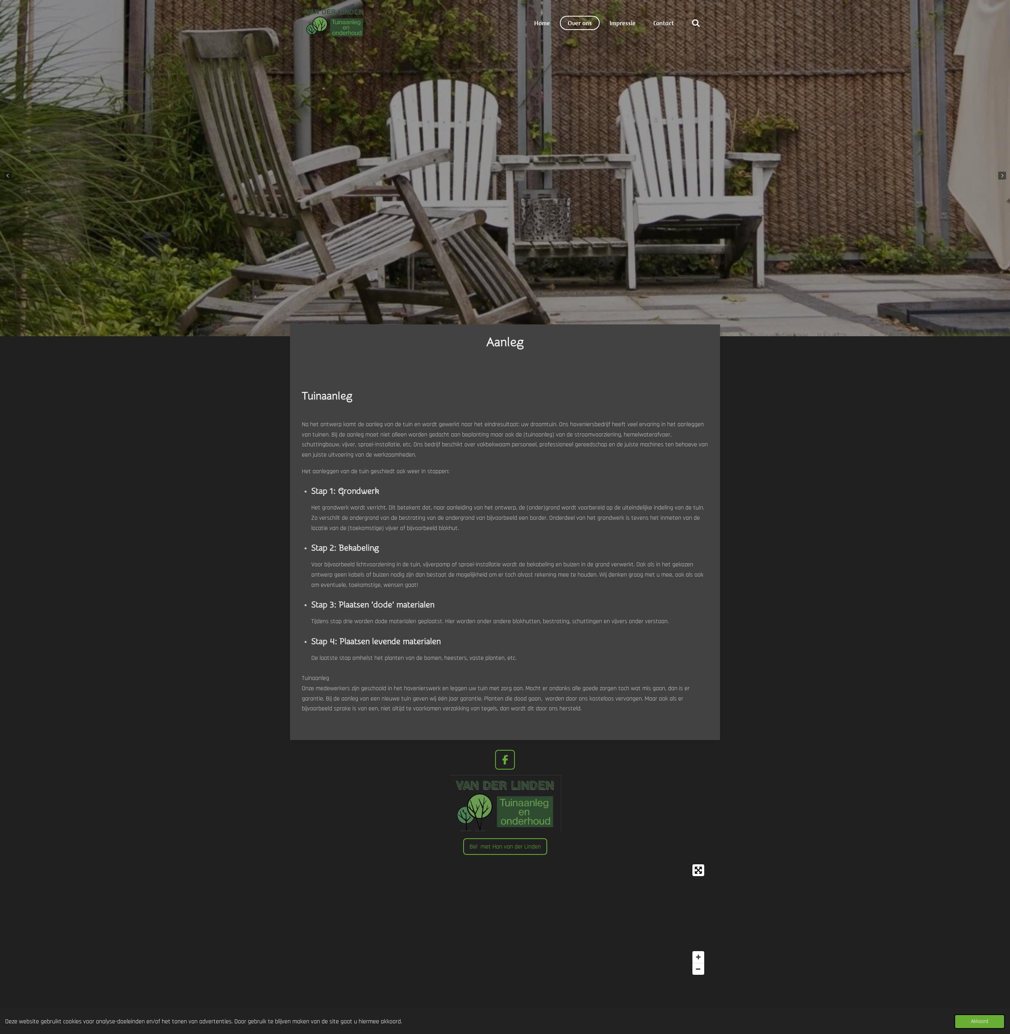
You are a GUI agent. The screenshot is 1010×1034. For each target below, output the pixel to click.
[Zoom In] (698, 957)
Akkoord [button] (979, 1021)
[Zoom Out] (698, 969)
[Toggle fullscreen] (698, 870)
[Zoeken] (696, 23)
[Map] (505, 919)
